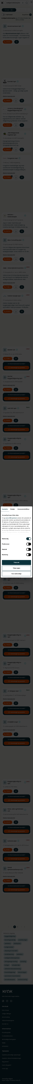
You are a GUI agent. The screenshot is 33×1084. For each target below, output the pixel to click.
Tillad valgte (16, 568)
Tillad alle (16, 562)
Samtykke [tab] (5, 509)
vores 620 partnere (11, 518)
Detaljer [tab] (12, 509)
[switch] (28, 544)
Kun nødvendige (16, 573)
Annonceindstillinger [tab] (24, 509)
